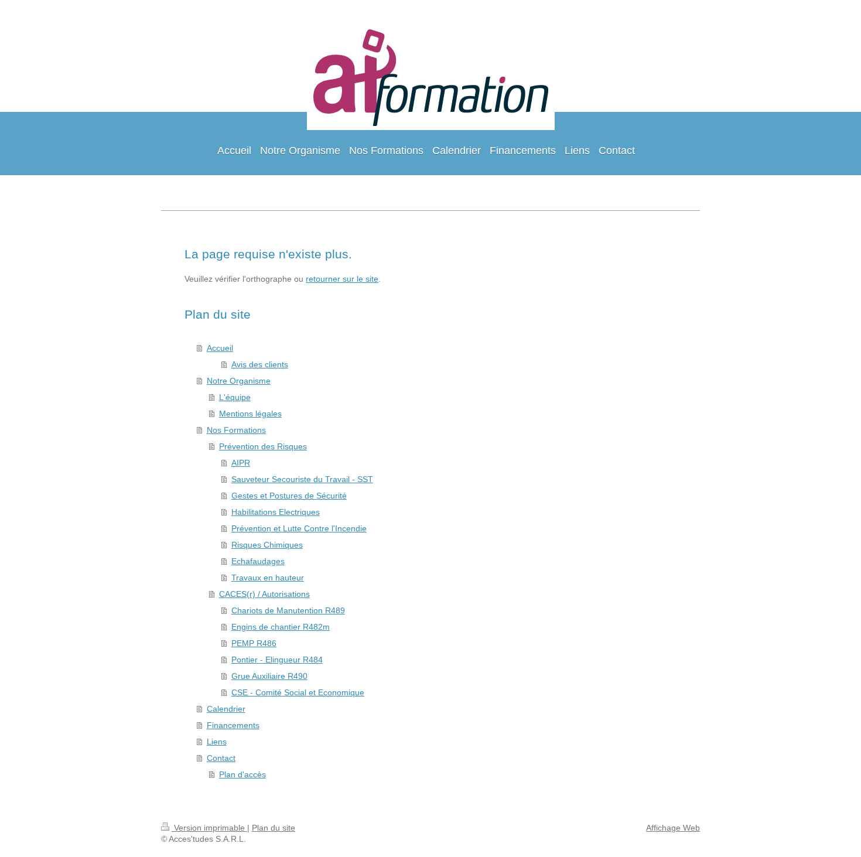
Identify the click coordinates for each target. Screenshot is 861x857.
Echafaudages (258, 561)
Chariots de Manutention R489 (288, 610)
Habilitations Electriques (275, 512)
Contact (221, 758)
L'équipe (235, 397)
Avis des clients (259, 364)
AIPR (240, 462)
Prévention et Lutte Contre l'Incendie (299, 528)
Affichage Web (673, 827)
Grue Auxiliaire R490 (269, 676)
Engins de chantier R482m (280, 626)
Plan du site (273, 827)
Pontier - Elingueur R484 (277, 659)
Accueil (220, 348)
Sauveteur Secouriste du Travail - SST (302, 479)
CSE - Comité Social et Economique (297, 692)
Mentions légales (250, 413)
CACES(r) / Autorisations (264, 594)
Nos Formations (236, 430)
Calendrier (226, 708)
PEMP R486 (253, 643)
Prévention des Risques (263, 446)
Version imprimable (209, 827)
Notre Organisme (239, 380)
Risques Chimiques (267, 544)
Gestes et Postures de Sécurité (289, 495)
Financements (233, 725)
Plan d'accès (242, 774)
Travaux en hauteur (267, 577)
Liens (217, 741)
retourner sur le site (342, 279)
